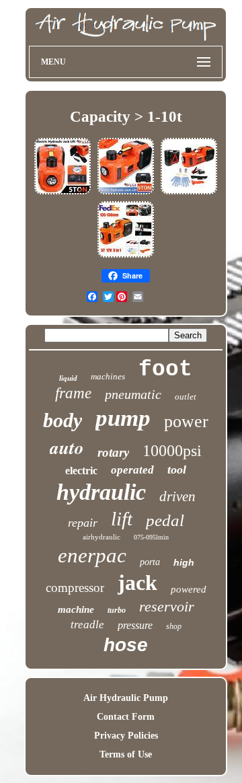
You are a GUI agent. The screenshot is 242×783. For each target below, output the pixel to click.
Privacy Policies (126, 736)
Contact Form (126, 717)
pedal (165, 520)
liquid (68, 378)
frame (73, 393)
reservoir (166, 606)
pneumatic (133, 394)
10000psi (172, 450)
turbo (117, 610)
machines (108, 376)
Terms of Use (125, 754)
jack (137, 582)
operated (132, 469)
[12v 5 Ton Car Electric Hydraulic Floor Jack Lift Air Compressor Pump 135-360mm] (62, 193)
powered (188, 589)
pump (123, 418)
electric (81, 470)
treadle (87, 624)
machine (76, 609)
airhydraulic (101, 537)
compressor (75, 588)
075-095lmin (151, 537)
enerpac (92, 555)
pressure (135, 625)
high (183, 562)
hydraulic (101, 492)
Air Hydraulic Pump (125, 698)
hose (126, 644)
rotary (113, 452)
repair (82, 522)
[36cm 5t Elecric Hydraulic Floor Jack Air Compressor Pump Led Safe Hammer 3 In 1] (125, 257)
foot (165, 369)
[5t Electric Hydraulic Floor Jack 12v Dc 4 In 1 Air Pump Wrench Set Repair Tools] (189, 193)
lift (121, 518)
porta (150, 562)
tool (176, 469)
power (186, 421)
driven (177, 496)
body (62, 420)
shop (174, 626)
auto (67, 447)
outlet (185, 397)
